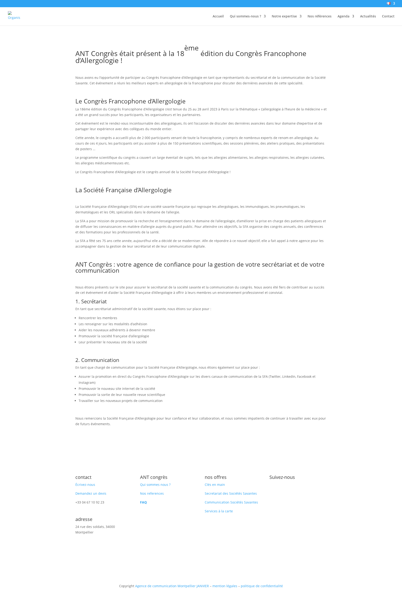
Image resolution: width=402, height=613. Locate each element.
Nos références (320, 16)
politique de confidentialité (262, 586)
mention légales (224, 586)
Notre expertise (284, 16)
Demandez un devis (90, 493)
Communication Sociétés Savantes (231, 502)
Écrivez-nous (85, 484)
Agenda (343, 16)
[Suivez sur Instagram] (282, 489)
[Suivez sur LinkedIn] (273, 489)
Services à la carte (219, 511)
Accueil (218, 16)
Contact (388, 16)
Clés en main (215, 484)
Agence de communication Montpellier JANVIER (172, 586)
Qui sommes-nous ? (245, 16)
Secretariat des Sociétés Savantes (231, 493)
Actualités (368, 16)
